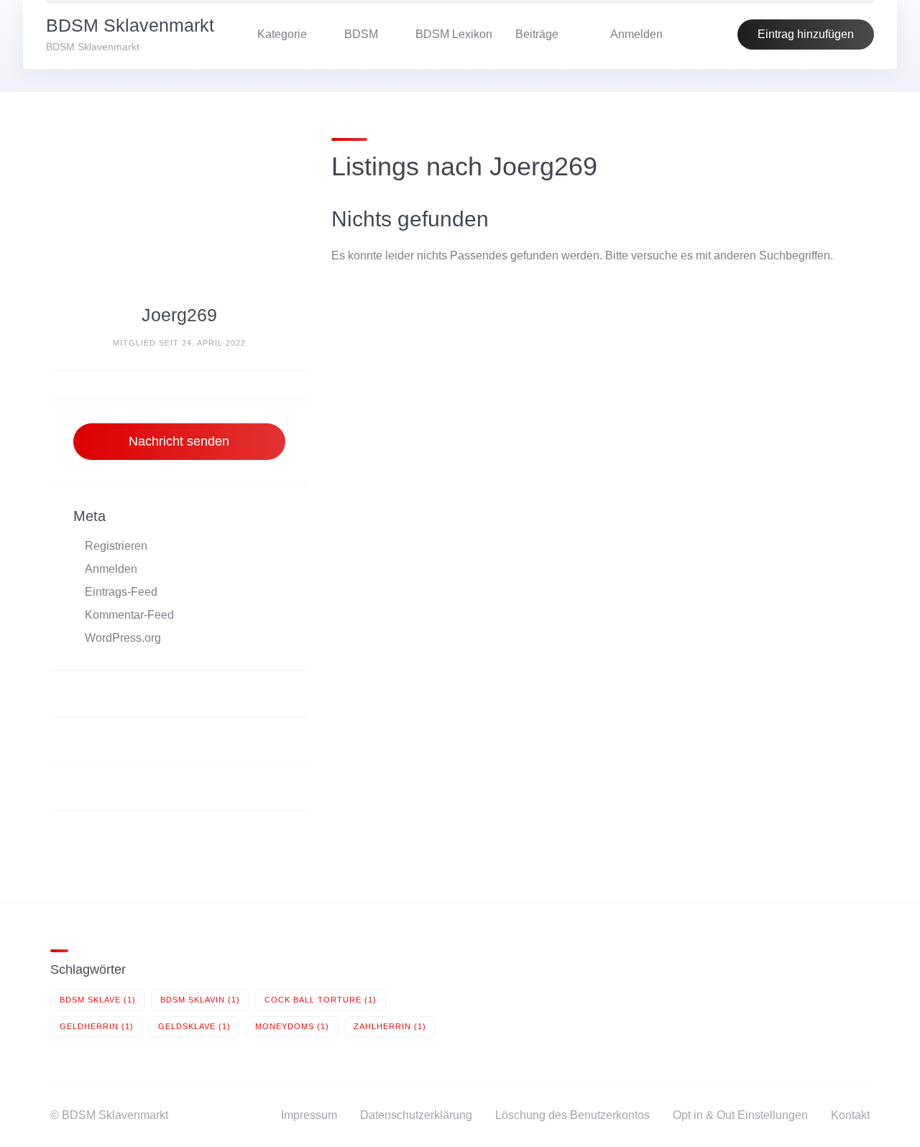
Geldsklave (194, 1026)
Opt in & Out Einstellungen (740, 1115)
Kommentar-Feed (129, 615)
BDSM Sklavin (200, 999)
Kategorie (282, 34)
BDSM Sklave (98, 999)
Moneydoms (292, 1026)
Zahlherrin (390, 1026)
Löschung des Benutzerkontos (572, 1115)
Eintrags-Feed (121, 592)
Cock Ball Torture (320, 999)
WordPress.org (123, 638)
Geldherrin (97, 1026)
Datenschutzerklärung (416, 1115)
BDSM (361, 34)
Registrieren (116, 546)
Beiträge (536, 34)
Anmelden (111, 569)
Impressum (309, 1115)
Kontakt (850, 1115)
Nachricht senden (179, 441)
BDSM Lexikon (453, 34)
